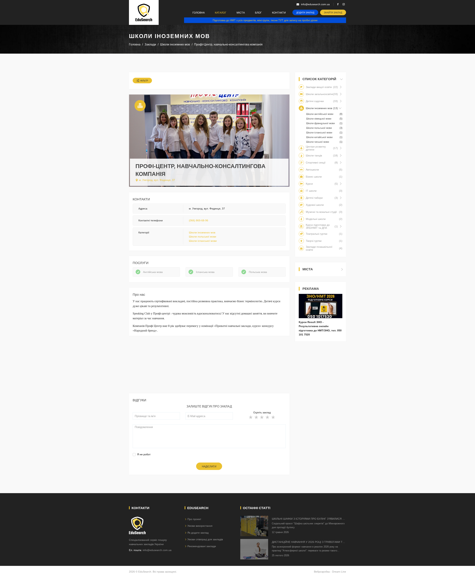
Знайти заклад (333, 12)
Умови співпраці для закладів (205, 539)
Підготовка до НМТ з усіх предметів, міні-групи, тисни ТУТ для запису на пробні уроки (265, 20)
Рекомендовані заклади (201, 546)
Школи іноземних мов (202, 232)
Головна (198, 12)
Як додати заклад (198, 532)
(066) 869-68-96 (198, 220)
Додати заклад (305, 12)
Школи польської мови (202, 236)
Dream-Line (339, 571)
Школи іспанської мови (203, 240)
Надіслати (209, 466)
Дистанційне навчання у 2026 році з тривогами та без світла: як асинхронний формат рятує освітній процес (308, 542)
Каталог (220, 12)
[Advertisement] (209, 367)
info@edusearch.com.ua (157, 550)
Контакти (279, 12)
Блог (258, 12)
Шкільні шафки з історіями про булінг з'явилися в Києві (308, 519)
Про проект (194, 519)
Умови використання (199, 525)
